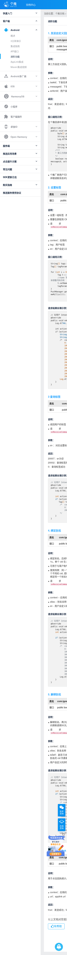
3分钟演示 (16, 41)
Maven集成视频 (19, 67)
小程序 (14, 106)
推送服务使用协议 (12, 192)
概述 (13, 35)
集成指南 (15, 46)
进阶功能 (15, 56)
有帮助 (58, 926)
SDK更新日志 (10, 177)
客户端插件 (16, 116)
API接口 (15, 51)
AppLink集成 (17, 61)
